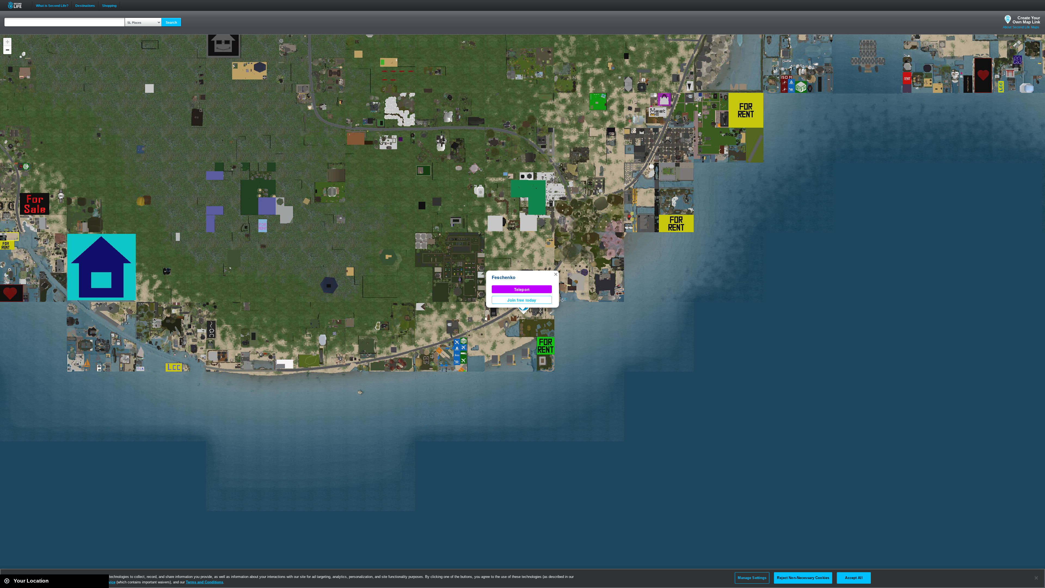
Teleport (522, 289)
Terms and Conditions (204, 582)
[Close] (1036, 578)
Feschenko (503, 277)
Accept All (853, 578)
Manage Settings (752, 578)
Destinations (85, 5)
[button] (555, 274)
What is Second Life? (52, 5)
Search (171, 22)
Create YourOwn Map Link (1026, 20)
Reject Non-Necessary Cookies (803, 578)
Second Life (18, 5)
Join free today (521, 300)
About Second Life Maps (1021, 27)
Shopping (109, 5)
